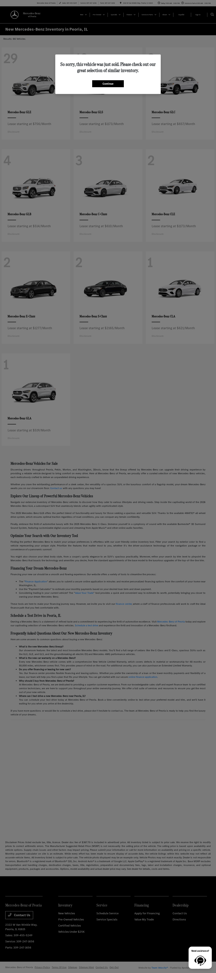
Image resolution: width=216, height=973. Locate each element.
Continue (108, 84)
